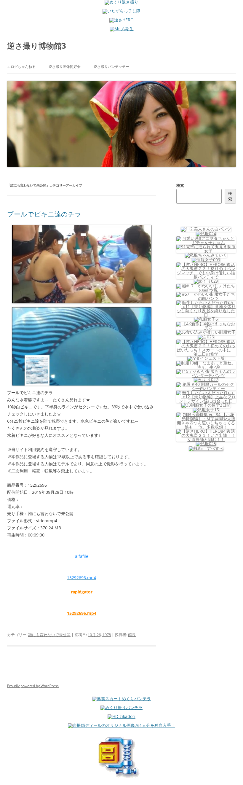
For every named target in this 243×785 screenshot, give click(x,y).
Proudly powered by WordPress (33, 685)
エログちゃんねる (21, 66)
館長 (132, 634)
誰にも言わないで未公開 (49, 634)
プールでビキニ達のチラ (44, 213)
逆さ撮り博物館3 (36, 45)
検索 (180, 185)
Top (229, 771)
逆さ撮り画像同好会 (65, 66)
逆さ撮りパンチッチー (111, 66)
